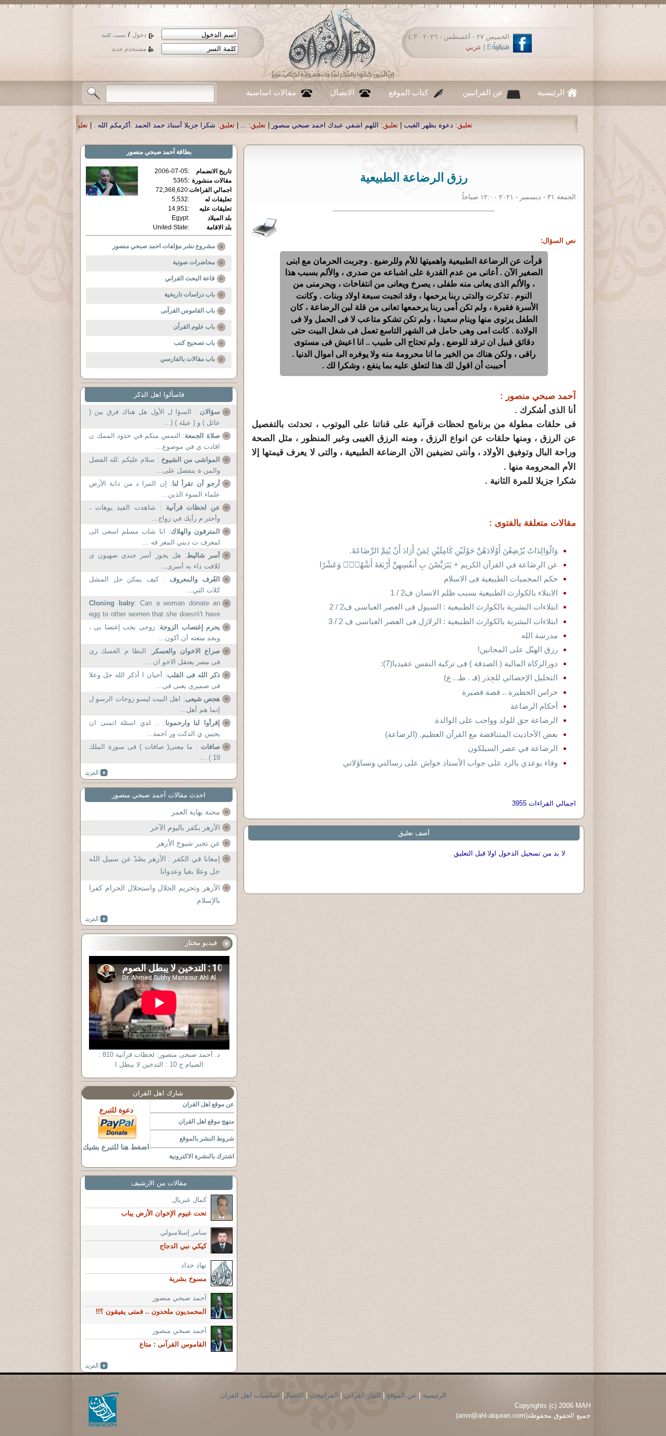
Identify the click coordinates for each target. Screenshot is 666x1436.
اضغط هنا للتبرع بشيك (116, 1147)
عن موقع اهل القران (208, 1104)
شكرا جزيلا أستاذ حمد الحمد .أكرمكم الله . (243, 125)
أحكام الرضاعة (534, 706)
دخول (139, 34)
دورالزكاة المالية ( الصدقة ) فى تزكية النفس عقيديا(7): (469, 663)
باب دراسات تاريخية (189, 294)
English (498, 47)
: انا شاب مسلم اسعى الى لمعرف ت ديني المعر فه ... (154, 537)
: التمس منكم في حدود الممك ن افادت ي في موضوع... (154, 441)
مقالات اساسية (271, 92)
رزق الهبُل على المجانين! (518, 649)
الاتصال (342, 92)
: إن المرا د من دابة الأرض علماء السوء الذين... (154, 489)
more (96, 773)
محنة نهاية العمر (195, 812)
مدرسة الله (539, 635)
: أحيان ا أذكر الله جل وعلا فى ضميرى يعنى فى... (154, 680)
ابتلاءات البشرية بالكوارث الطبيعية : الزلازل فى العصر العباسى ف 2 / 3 (443, 621)
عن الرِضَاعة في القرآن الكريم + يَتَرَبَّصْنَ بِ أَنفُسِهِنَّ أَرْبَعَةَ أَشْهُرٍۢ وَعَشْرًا (438, 564)
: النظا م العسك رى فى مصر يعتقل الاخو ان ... (154, 656)
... (332, 125)
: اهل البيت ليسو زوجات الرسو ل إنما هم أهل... (154, 704)
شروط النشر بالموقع (207, 1138)
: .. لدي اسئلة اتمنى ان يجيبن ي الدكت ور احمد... (154, 728)
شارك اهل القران (158, 1093)
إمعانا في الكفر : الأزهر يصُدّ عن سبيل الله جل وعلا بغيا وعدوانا (154, 865)
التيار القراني (362, 1395)
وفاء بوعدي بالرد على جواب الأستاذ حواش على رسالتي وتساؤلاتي (450, 762)
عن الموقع (402, 1395)
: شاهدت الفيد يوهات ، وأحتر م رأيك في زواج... (154, 513)
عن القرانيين (483, 92)
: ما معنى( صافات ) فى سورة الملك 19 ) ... (154, 752)
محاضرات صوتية (194, 262)
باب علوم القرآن (194, 326)
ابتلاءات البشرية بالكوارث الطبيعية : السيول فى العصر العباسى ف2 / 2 (443, 606)
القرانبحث (324, 1395)
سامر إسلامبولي (183, 1232)
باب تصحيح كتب (194, 342)
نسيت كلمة (113, 35)
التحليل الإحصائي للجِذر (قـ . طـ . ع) (501, 677)
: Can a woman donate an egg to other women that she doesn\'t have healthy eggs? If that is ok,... (154, 609)
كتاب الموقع (408, 92)
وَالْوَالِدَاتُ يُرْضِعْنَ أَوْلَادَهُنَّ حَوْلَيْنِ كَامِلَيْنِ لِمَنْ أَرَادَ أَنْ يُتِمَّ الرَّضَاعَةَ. (454, 550)
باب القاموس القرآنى (188, 310)
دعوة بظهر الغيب (517, 125)
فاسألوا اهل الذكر (159, 394)
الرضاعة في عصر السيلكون (513, 748)
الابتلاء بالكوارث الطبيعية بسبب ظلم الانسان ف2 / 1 (474, 592)
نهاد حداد (194, 1265)
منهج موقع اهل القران (206, 1121)
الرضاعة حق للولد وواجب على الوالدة (496, 720)
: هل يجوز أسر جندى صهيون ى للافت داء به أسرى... (154, 561)
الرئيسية (551, 92)
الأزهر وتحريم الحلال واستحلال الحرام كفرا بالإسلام (154, 894)
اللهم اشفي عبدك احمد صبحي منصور (413, 125)
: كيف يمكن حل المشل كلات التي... (154, 584)
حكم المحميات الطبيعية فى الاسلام (501, 578)
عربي (473, 47)
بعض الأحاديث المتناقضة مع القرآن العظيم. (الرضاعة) (471, 734)
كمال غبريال (189, 1200)
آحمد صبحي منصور (150, 152)
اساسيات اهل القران (250, 1395)
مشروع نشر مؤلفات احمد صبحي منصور (163, 246)
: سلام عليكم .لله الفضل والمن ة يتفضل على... (154, 465)
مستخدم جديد (128, 49)
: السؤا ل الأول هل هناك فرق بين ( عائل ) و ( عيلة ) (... (154, 417)
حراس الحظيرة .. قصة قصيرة (510, 692)
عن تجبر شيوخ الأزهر (188, 843)
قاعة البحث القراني (190, 278)
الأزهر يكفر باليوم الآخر (185, 827)
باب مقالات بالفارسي (187, 359)
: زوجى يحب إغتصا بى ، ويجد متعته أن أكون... (154, 632)
